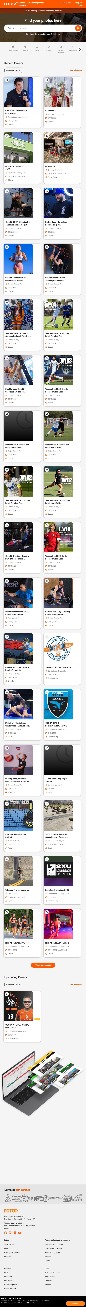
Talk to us (48, 1280)
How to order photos (52, 1272)
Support (48, 1284)
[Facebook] (15, 1233)
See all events (76, 70)
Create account (10, 1289)
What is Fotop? (9, 1244)
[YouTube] (19, 1233)
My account (8, 1276)
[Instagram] (5, 1233)
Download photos (10, 1284)
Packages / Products (12, 1252)
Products (7, 1256)
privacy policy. (30, 1302)
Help (77, 3)
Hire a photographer (52, 1252)
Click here (56, 34)
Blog (6, 1248)
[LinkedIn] (10, 1233)
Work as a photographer (54, 1244)
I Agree (75, 1304)
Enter (6, 1272)
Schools (48, 1256)
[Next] (79, 49)
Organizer (22, 5)
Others (47, 1261)
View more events (43, 965)
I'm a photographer (36, 3)
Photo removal (50, 1276)
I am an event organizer (53, 1248)
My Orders (20, 3)
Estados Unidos (53, 11)
